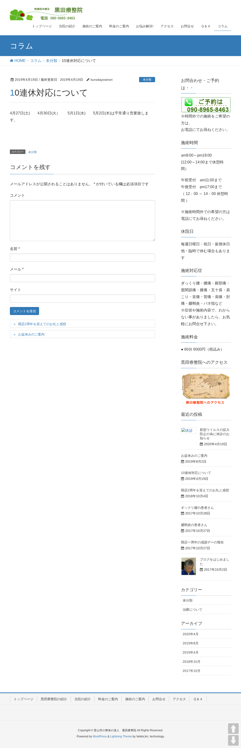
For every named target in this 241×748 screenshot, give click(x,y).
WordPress (100, 736)
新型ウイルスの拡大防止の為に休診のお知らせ (214, 434)
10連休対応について (196, 473)
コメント (17, 195)
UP (233, 728)
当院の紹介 (82, 699)
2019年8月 (191, 643)
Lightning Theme (121, 736)
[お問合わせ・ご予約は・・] (206, 105)
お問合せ (158, 699)
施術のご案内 (135, 699)
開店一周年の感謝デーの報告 (202, 542)
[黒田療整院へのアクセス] (206, 388)
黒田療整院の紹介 (54, 699)
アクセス (179, 699)
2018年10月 (192, 661)
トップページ (23, 699)
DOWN (233, 740)
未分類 (147, 79)
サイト (15, 290)
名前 (15, 249)
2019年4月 (191, 652)
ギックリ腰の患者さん (197, 507)
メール (17, 269)
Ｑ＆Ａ (198, 699)
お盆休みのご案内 (31, 334)
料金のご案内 (108, 699)
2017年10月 (192, 671)
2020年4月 (191, 634)
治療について (192, 609)
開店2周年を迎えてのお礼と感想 (42, 324)
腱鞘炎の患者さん (194, 525)
